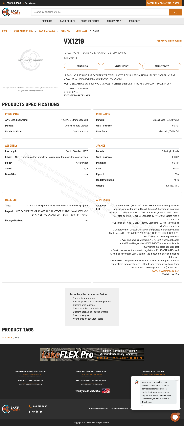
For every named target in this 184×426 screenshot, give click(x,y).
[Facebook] (30, 411)
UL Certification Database (98, 409)
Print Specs (82, 66)
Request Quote (162, 66)
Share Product (122, 66)
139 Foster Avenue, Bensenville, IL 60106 (30, 383)
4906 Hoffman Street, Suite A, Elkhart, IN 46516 (92, 383)
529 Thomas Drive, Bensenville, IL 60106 (30, 374)
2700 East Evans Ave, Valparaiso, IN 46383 (153, 374)
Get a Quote (29, 3)
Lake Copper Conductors (119, 409)
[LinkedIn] (38, 411)
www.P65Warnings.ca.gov (165, 271)
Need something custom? (169, 40)
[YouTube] (34, 411)
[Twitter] (42, 411)
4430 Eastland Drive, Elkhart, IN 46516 (92, 374)
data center (7, 337)
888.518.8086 (14, 3)
